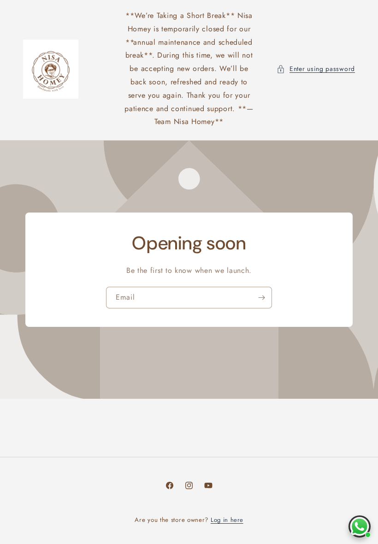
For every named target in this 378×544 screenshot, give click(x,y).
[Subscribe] (261, 297)
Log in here (227, 519)
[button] (316, 69)
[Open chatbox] (359, 526)
